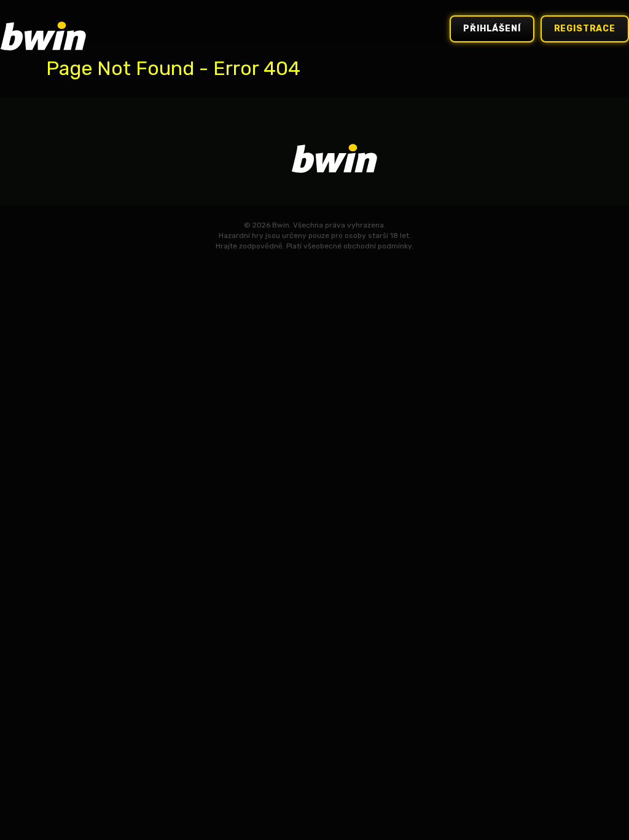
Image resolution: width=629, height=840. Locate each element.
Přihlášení (491, 28)
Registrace (584, 28)
